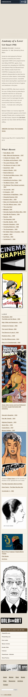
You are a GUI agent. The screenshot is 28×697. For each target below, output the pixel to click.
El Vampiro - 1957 (8, 192)
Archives (4, 559)
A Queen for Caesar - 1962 (11, 158)
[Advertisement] (14, 18)
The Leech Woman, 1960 (10, 163)
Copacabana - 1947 (7, 428)
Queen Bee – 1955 (7, 425)
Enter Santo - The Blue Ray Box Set (12, 487)
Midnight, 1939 (7, 209)
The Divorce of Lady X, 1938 (11, 165)
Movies (11, 677)
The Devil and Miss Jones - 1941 (13, 175)
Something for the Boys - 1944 (12, 180)
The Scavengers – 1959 (10, 229)
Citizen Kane (11, 478)
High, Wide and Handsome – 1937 (13, 155)
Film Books (5, 556)
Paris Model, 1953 (8, 153)
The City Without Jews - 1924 (12, 204)
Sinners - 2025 (7, 178)
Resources (12, 681)
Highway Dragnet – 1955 (9, 422)
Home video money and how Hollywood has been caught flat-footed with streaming (14, 407)
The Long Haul (7, 207)
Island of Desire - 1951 (10, 170)
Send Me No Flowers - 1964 (11, 214)
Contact (5, 685)
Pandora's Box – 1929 (9, 199)
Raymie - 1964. (7, 217)
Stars (17, 677)
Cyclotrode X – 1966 (9, 239)
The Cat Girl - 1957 (8, 189)
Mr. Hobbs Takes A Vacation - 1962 (13, 232)
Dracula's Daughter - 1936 (11, 224)
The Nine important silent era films (12, 484)
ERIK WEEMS (7, 695)
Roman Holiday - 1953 (8, 430)
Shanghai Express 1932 (10, 197)
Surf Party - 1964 (8, 237)
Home (5, 677)
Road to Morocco (8, 173)
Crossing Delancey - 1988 (11, 227)
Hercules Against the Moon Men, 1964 (14, 212)
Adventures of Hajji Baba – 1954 (12, 194)
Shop (4, 681)
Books (23, 677)
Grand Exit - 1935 (8, 168)
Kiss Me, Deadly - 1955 (10, 222)
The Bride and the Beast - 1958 (12, 160)
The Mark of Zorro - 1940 (10, 183)
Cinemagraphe (6, 1)
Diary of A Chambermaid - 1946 (12, 202)
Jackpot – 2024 (7, 234)
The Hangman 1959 (9, 219)
